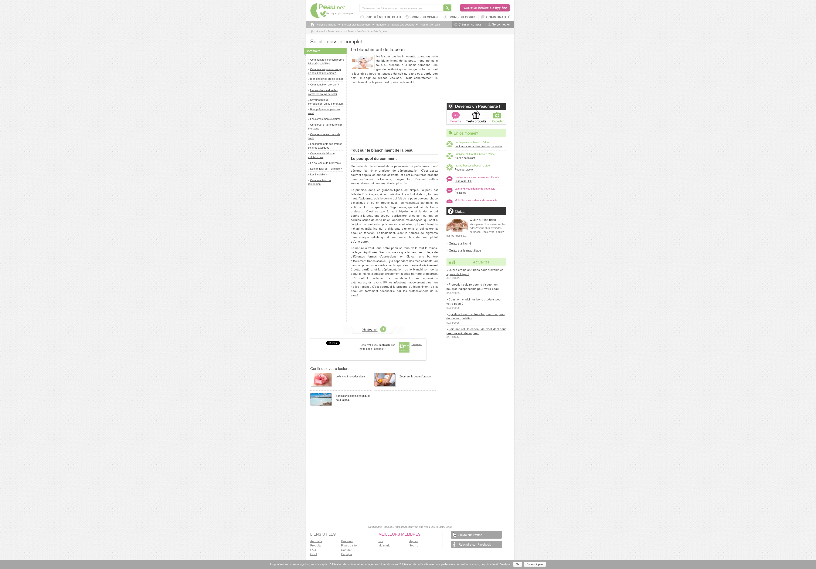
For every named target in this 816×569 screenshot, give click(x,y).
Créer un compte (470, 24)
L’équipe (346, 554)
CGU (313, 554)
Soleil (350, 31)
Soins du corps (462, 17)
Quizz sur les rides (483, 219)
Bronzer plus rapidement (356, 24)
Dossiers (347, 541)
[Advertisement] (327, 255)
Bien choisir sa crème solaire (327, 78)
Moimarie (384, 545)
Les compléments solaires (325, 119)
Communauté (498, 17)
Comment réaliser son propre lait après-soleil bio (326, 61)
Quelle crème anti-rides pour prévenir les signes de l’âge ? (474, 272)
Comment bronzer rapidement (319, 182)
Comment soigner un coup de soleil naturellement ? (324, 71)
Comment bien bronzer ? (324, 84)
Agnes (413, 541)
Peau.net (339, 10)
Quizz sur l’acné (460, 243)
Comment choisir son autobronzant (321, 155)
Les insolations (319, 174)
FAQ (313, 550)
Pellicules (460, 193)
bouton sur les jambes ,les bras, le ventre (478, 146)
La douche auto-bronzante (325, 163)
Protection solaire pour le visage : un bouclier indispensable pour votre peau (472, 286)
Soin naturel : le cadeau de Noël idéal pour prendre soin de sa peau (476, 331)
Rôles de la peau (326, 24)
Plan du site (349, 545)
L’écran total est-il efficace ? (326, 168)
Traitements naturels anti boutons (395, 24)
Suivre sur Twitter (470, 535)
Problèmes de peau (383, 17)
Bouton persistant (465, 158)
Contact (346, 550)
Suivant (370, 329)
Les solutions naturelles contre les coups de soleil (323, 92)
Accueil (320, 31)
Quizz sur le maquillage (465, 250)
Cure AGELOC (463, 181)
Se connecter (501, 24)
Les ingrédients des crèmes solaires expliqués (325, 145)
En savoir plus (535, 564)
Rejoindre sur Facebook (475, 544)
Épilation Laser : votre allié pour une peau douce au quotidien (475, 316)
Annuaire (316, 541)
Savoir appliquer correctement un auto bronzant (325, 101)
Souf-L (413, 545)
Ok (517, 564)
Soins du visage (425, 17)
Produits (315, 545)
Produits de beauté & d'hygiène (485, 7)
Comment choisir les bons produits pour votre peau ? (474, 301)
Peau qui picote (464, 169)
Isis (380, 541)
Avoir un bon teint (430, 24)
